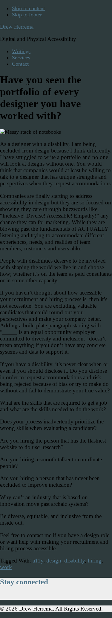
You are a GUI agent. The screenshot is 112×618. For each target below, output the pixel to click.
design (53, 560)
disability (74, 560)
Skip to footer (27, 15)
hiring (95, 560)
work (6, 567)
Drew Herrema (16, 27)
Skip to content (28, 8)
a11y (38, 560)
